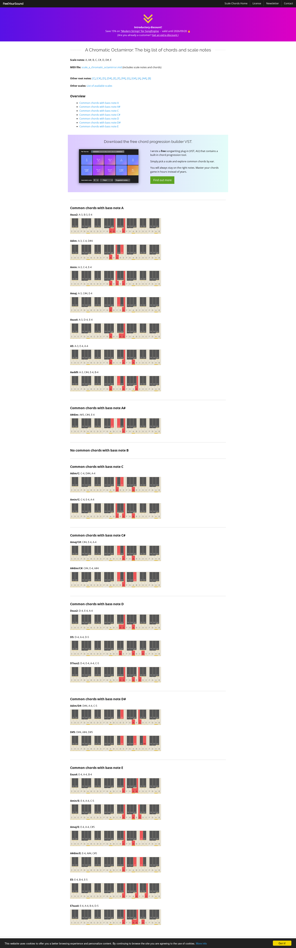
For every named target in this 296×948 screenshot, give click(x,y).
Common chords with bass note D (99, 118)
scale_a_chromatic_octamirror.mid (102, 67)
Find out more (162, 180)
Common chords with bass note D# (100, 122)
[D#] (109, 78)
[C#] (99, 78)
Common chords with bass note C (99, 110)
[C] (93, 78)
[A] (139, 78)
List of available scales (99, 85)
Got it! (282, 943)
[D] (104, 78)
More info (201, 943)
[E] (114, 78)
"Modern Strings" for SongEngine (140, 31)
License (257, 3)
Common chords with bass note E (99, 126)
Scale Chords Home (236, 3)
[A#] (144, 78)
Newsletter (272, 3)
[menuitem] (13, 3)
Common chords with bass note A (99, 103)
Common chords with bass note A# (99, 106)
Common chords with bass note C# (99, 114)
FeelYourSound (13, 3)
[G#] (134, 78)
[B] (149, 78)
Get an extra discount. (165, 35)
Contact (288, 3)
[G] (128, 78)
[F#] (123, 78)
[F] (118, 78)
